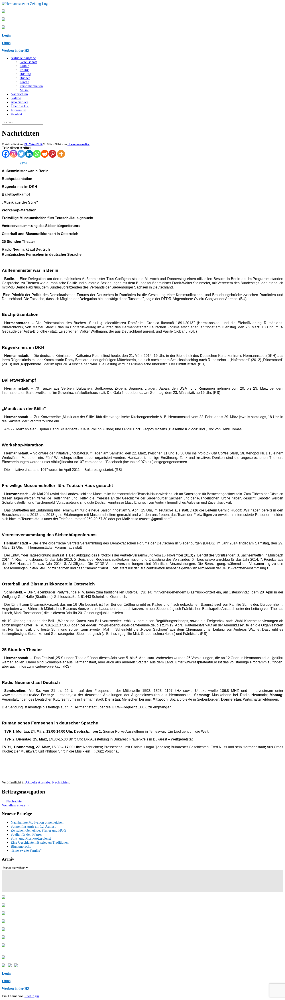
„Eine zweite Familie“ (26, 850)
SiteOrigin (31, 996)
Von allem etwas (15, 805)
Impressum (18, 110)
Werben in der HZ (16, 50)
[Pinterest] (52, 154)
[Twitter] (21, 154)
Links (6, 43)
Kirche (24, 82)
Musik (24, 90)
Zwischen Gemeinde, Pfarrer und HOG (38, 830)
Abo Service (19, 102)
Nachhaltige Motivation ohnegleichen (37, 822)
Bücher (25, 78)
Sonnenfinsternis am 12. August (33, 826)
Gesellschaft (28, 62)
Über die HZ (20, 106)
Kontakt (16, 114)
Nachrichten (19, 94)
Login (6, 35)
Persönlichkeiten (31, 86)
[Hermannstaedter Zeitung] (25, 4)
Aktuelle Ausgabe (23, 58)
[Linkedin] (29, 154)
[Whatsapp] (37, 154)
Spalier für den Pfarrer (26, 834)
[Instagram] (13, 154)
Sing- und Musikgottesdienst (31, 838)
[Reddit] (45, 154)
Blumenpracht (21, 846)
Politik (24, 70)
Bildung (25, 74)
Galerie (16, 98)
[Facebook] (6, 154)
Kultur (24, 66)
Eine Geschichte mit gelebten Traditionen (40, 842)
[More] (61, 154)
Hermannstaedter (78, 144)
